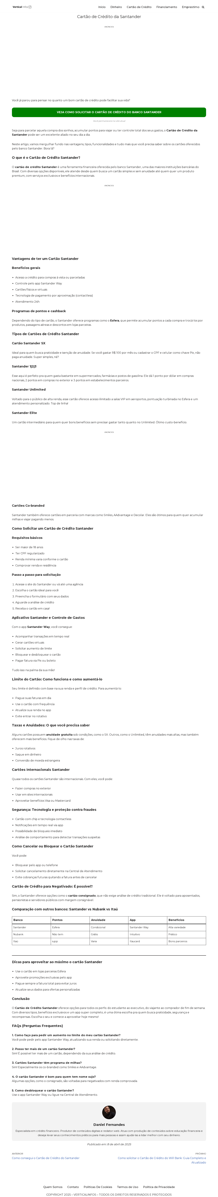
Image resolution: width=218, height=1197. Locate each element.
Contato (73, 1187)
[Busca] (203, 7)
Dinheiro (116, 7)
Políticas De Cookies (98, 1187)
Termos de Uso (127, 1187)
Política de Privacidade (159, 1187)
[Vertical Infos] (22, 7)
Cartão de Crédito (139, 7)
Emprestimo (190, 7)
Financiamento (166, 7)
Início (102, 7)
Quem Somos (53, 1187)
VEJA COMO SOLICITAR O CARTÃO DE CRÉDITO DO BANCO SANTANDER (109, 112)
